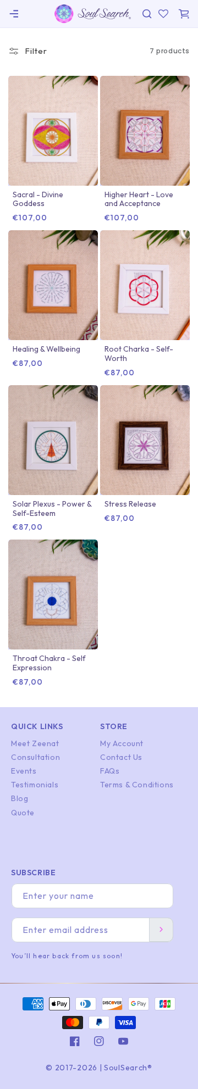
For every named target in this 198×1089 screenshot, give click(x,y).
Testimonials (34, 785)
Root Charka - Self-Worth (139, 354)
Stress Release (130, 504)
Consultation (35, 757)
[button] (14, 14)
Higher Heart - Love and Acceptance (139, 199)
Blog (19, 798)
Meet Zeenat (35, 743)
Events (24, 771)
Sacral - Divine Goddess (38, 199)
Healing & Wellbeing (46, 349)
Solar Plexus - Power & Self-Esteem (52, 508)
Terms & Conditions (137, 785)
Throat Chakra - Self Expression (49, 663)
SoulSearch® (128, 1068)
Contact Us (121, 757)
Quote (23, 813)
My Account (122, 743)
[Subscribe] (161, 930)
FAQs (109, 771)
